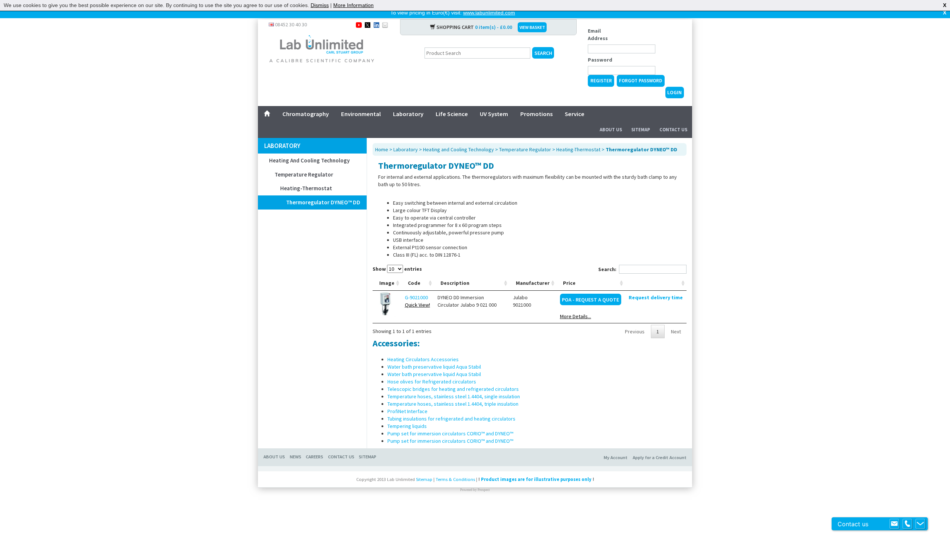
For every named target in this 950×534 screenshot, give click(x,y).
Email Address (598, 34)
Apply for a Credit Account (660, 457)
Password (600, 59)
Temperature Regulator (304, 174)
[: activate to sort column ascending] (656, 283)
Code (414, 283)
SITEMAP (367, 456)
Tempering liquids (407, 426)
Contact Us (673, 129)
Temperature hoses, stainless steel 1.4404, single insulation (453, 396)
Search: (607, 269)
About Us (611, 129)
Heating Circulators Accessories (423, 359)
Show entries (397, 269)
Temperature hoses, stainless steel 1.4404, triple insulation (452, 403)
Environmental (361, 114)
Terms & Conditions (455, 479)
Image (386, 283)
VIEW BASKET (532, 27)
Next (676, 331)
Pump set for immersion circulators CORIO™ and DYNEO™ (450, 433)
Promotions (536, 114)
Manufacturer (533, 283)
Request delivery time (656, 297)
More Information (353, 5)
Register (601, 81)
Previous (635, 331)
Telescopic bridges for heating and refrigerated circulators (453, 389)
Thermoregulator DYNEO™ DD (323, 202)
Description (454, 283)
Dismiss (320, 5)
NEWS (295, 456)
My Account (616, 457)
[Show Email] (894, 524)
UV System (494, 114)
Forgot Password (640, 81)
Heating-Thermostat (306, 188)
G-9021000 (416, 297)
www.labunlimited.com (489, 13)
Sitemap (640, 129)
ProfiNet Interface (407, 411)
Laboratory (408, 114)
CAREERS (314, 456)
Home (381, 149)
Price (569, 283)
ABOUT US (274, 456)
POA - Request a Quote (590, 299)
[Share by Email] (385, 24)
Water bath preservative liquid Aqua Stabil (434, 366)
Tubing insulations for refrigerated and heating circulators (451, 418)
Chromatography (305, 114)
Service (574, 114)
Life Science (452, 114)
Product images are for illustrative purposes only (536, 479)
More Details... (575, 316)
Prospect (484, 490)
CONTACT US (341, 456)
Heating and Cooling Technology (309, 160)
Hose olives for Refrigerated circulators (431, 381)
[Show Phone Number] (907, 524)
